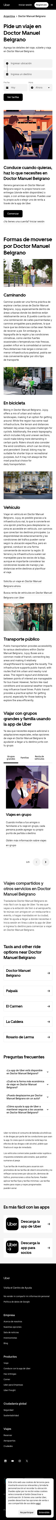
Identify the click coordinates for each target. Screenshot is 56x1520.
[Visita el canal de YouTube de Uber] (12, 1461)
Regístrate (41, 5)
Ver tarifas (13, 97)
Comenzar (13, 213)
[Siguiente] (45, 862)
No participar (27, 1512)
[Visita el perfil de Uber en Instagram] (19, 1461)
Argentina (9, 16)
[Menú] (52, 5)
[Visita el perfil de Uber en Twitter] (26, 1461)
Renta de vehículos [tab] (39, 757)
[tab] (50, 757)
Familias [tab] (25, 757)
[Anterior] (36, 862)
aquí (38, 1503)
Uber (7, 5)
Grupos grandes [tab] (11, 757)
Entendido (44, 1512)
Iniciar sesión (25, 5)
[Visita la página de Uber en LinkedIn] (5, 1461)
